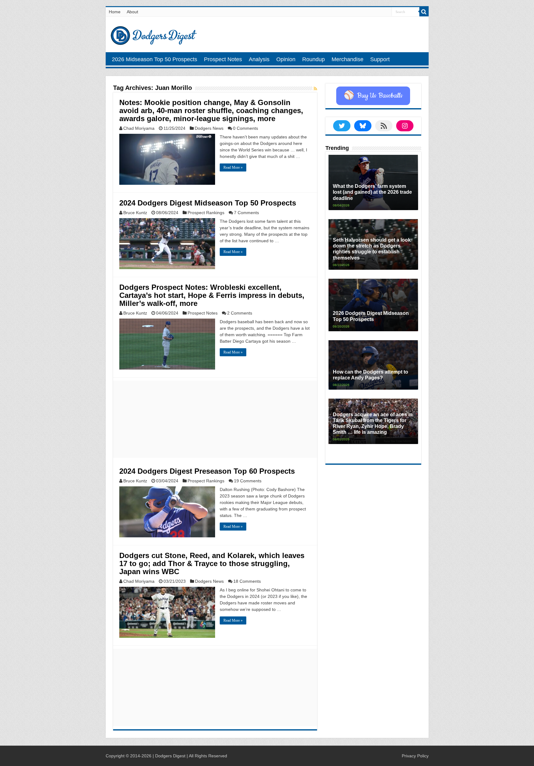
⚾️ (373, 96)
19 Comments (247, 480)
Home (115, 11)
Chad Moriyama (139, 128)
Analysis (259, 59)
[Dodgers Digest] (153, 34)
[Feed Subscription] (315, 88)
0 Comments (245, 128)
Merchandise (347, 59)
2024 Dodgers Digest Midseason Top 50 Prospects (207, 203)
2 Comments (239, 313)
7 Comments (246, 212)
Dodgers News (209, 128)
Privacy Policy (415, 755)
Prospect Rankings (206, 212)
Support (380, 59)
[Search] (424, 11)
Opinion (285, 59)
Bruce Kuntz (135, 212)
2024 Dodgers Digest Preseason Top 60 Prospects (207, 471)
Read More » (233, 167)
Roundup (313, 59)
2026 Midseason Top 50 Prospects (154, 59)
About (132, 11)
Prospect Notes (223, 59)
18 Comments (247, 581)
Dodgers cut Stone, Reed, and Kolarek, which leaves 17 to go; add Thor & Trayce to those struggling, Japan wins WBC (211, 563)
